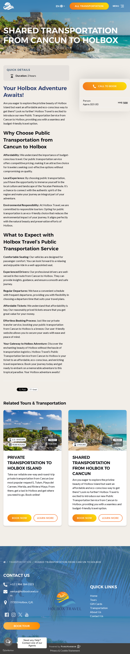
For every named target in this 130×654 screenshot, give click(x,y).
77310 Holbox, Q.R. (21, 602)
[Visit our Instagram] (14, 615)
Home (93, 595)
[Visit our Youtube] (26, 615)
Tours (93, 599)
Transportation (20, 562)
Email (34, 389)
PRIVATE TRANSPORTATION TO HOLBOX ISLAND (29, 463)
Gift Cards (96, 603)
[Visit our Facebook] (7, 615)
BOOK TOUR (22, 625)
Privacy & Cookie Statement (65, 650)
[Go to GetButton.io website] (8, 650)
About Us (95, 612)
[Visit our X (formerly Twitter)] (20, 615)
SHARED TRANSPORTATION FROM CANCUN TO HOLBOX (68, 562)
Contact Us (96, 616)
